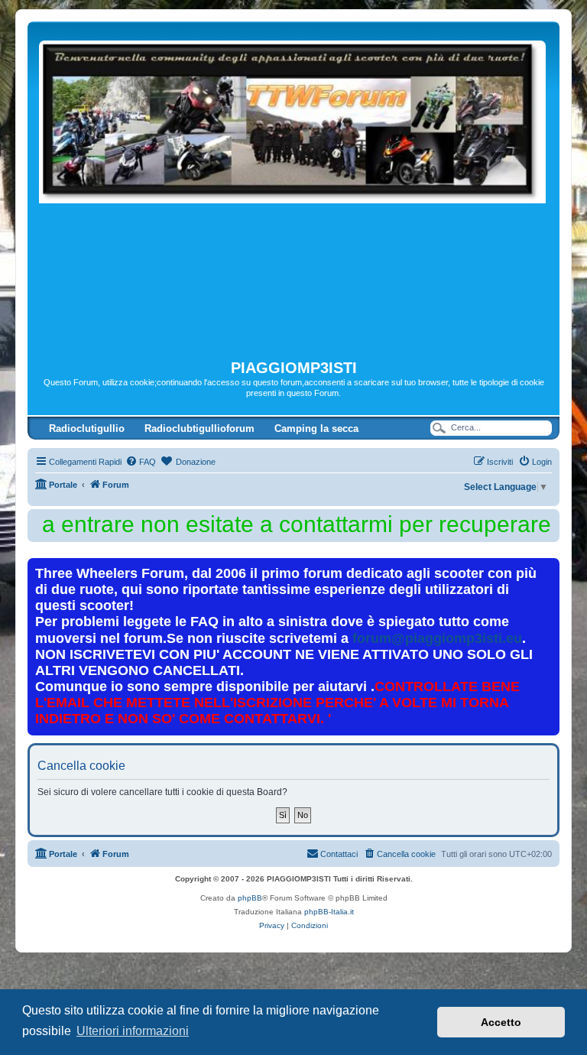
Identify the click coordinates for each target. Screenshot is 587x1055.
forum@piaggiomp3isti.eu (437, 638)
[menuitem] (140, 462)
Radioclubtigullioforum (199, 428)
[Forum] (293, 190)
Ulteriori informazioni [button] (132, 1030)
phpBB (250, 898)
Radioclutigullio (87, 428)
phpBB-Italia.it (329, 911)
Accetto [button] (501, 1022)
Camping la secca (316, 428)
